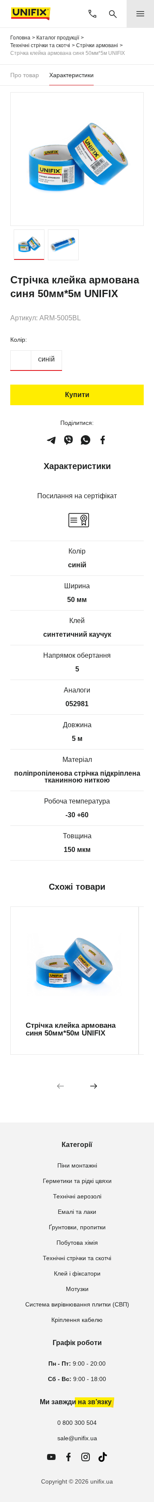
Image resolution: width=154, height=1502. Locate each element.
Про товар (24, 75)
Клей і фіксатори (77, 1273)
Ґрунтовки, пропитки (77, 1227)
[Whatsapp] (85, 439)
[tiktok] (103, 1457)
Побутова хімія (77, 1242)
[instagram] (85, 1457)
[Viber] (68, 439)
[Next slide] (93, 1085)
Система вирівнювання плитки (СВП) (77, 1304)
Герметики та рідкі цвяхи (77, 1180)
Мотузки (77, 1288)
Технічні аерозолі (77, 1196)
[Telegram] (51, 439)
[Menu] (140, 13)
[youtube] (51, 1457)
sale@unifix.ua (77, 1438)
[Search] (113, 13)
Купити (77, 394)
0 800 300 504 (77, 1422)
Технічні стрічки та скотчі (77, 1258)
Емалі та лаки (77, 1211)
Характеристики (71, 75)
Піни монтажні (77, 1165)
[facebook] (102, 439)
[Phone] (92, 13)
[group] (74, 980)
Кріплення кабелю (77, 1319)
